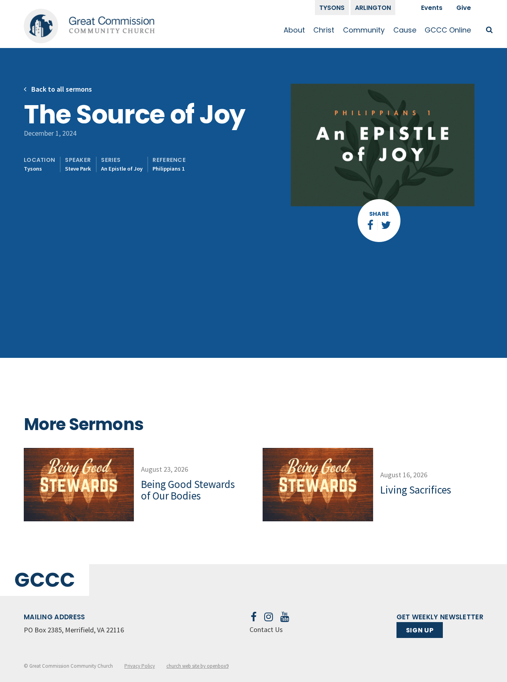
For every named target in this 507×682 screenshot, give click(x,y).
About (294, 30)
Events (431, 7)
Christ (323, 30)
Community (364, 30)
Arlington (373, 7)
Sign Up (419, 630)
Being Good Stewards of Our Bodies (188, 490)
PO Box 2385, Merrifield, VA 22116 (74, 629)
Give (463, 7)
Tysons (332, 7)
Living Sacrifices (415, 489)
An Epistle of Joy (122, 168)
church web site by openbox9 (197, 666)
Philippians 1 (168, 168)
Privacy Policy (139, 666)
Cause (404, 30)
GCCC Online (448, 30)
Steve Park (78, 168)
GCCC (44, 580)
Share (379, 214)
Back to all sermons (61, 89)
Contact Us (266, 629)
